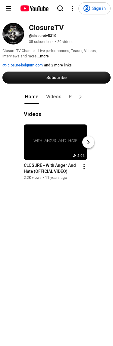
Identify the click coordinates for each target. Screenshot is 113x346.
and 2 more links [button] (58, 65)
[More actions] (84, 167)
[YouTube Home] (34, 8)
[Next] (88, 142)
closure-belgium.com (25, 65)
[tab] (31, 97)
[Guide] (8, 8)
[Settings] (72, 8)
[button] (80, 97)
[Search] (60, 8)
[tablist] (56, 97)
